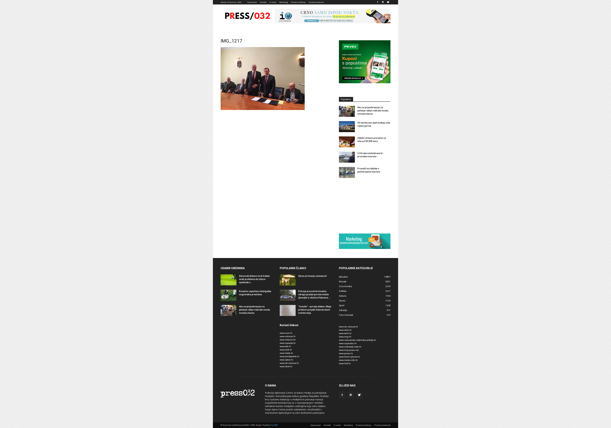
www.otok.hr (286, 349)
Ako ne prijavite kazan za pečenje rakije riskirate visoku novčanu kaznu (372, 110)
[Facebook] (377, 2)
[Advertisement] (365, 206)
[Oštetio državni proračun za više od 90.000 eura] (347, 141)
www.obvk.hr (286, 366)
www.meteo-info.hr (348, 360)
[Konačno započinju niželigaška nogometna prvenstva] (228, 295)
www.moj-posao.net (349, 350)
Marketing (283, 2)
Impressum (252, 2)
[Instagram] (382, 2)
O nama (273, 2)
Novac (342, 300)
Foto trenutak (346, 314)
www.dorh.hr (345, 333)
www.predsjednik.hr (289, 356)
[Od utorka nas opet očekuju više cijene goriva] (347, 126)
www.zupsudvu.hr (348, 343)
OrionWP (274, 425)
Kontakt (263, 2)
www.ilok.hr (285, 346)
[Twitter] (388, 2)
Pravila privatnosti (316, 2)
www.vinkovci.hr (288, 339)
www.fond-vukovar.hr (349, 356)
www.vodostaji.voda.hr (350, 346)
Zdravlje (343, 310)
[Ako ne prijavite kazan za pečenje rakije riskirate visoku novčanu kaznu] (347, 111)
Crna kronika (345, 286)
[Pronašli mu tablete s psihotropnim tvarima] (347, 172)
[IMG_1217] (263, 109)
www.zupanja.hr (288, 343)
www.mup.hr (345, 336)
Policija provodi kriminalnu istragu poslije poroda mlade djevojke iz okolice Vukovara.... (314, 294)
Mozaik (342, 281)
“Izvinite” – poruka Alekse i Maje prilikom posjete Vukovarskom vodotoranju (314, 309)
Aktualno (343, 276)
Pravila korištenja (298, 2)
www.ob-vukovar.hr (289, 363)
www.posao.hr (346, 353)
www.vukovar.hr (287, 336)
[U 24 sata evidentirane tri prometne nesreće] (347, 157)
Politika (342, 291)
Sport (341, 305)
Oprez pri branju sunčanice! (312, 276)
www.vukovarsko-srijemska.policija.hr (357, 340)
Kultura (342, 295)
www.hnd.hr (345, 363)
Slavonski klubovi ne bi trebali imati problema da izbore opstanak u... (254, 279)
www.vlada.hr (286, 353)
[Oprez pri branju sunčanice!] (288, 280)
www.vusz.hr (286, 333)
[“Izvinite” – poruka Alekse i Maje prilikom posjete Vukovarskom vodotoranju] (288, 310)
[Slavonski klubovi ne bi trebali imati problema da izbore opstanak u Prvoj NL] (228, 279)
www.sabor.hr (286, 359)
